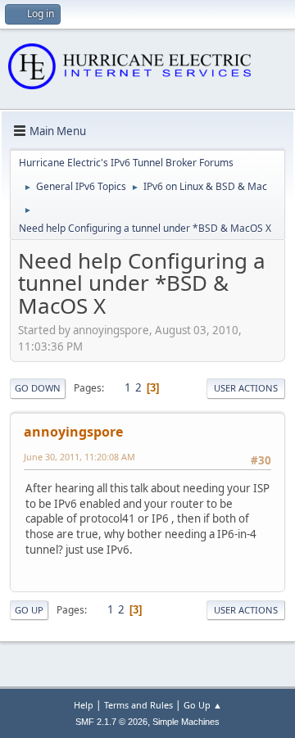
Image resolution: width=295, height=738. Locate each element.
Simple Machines (186, 722)
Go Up (29, 610)
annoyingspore (73, 432)
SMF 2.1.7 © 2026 (111, 722)
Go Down (38, 388)
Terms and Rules (138, 705)
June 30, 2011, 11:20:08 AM (79, 456)
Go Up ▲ (203, 705)
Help (83, 705)
